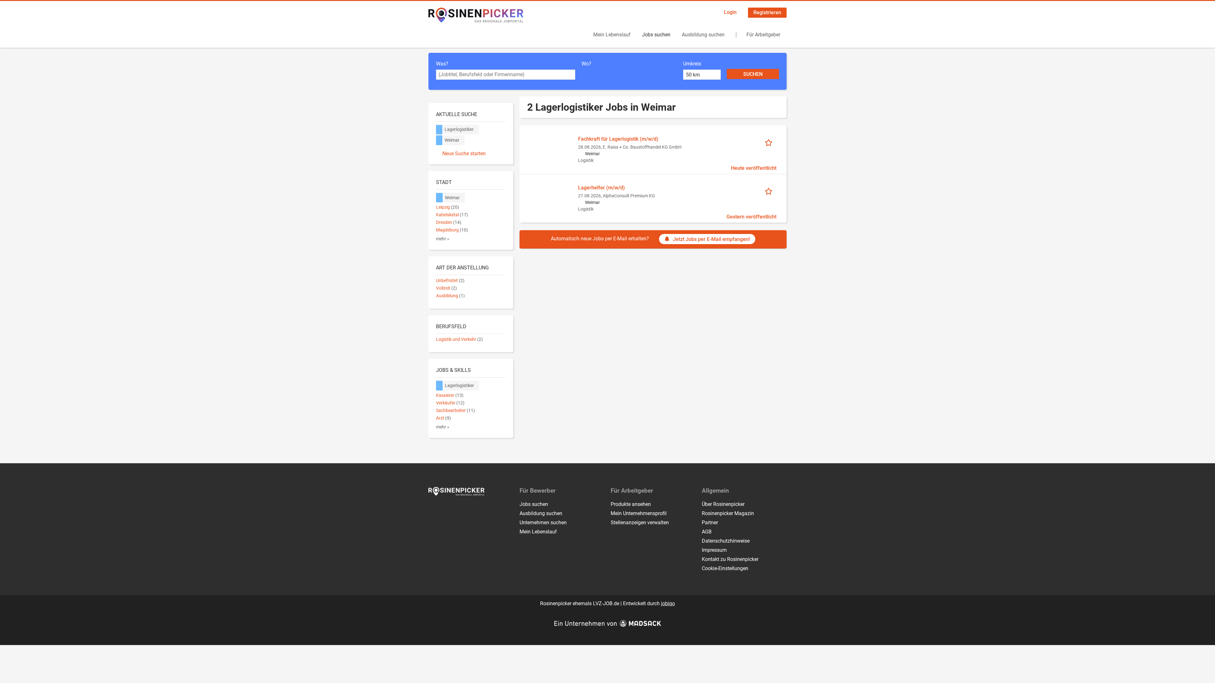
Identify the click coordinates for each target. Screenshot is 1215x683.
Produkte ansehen (631, 504)
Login (730, 12)
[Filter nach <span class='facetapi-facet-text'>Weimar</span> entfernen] (439, 140)
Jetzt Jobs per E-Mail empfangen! (711, 239)
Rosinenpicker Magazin (728, 513)
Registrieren (767, 12)
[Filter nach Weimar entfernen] (439, 198)
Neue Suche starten (464, 154)
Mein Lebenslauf (612, 35)
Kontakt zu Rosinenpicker (730, 559)
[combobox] (505, 75)
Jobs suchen (656, 35)
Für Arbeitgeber (763, 35)
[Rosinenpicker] (475, 15)
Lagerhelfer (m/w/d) (601, 188)
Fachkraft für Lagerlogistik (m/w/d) (618, 139)
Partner (710, 523)
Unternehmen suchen (543, 523)
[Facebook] (433, 509)
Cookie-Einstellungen (725, 568)
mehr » (442, 239)
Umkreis (692, 64)
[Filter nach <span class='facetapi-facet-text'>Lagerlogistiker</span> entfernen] (439, 130)
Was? (442, 64)
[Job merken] (770, 142)
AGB (707, 532)
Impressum (714, 550)
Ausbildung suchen (703, 35)
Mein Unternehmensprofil (639, 513)
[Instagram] (444, 509)
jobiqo (668, 603)
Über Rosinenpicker (723, 504)
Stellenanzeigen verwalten (640, 523)
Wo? (586, 64)
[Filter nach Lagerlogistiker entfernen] (439, 386)
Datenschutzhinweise (726, 541)
